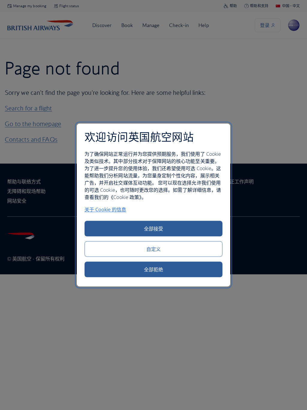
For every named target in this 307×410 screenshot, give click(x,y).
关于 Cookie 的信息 (105, 209)
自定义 (153, 249)
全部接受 (153, 228)
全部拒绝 (153, 269)
